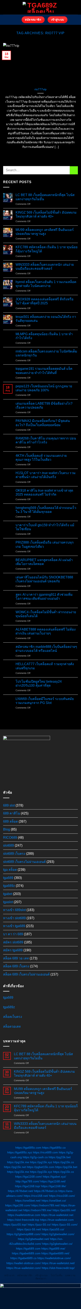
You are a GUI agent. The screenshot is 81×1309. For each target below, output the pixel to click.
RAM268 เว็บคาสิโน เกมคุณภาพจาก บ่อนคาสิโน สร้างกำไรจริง (46, 440)
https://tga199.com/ (18, 1205)
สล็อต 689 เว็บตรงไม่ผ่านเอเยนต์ (26, 974)
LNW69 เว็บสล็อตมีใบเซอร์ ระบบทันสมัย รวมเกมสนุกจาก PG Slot (45, 701)
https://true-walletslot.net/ (58, 1263)
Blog (6, 829)
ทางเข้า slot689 (14, 918)
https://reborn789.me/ (37, 1210)
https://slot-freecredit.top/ (58, 1268)
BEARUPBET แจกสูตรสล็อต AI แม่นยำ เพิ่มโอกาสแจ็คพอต (44, 562)
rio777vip (40, 89)
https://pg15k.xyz (41, 1162)
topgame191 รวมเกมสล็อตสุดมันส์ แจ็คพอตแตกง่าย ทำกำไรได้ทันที (44, 370)
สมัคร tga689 (13, 950)
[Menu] (16, 20)
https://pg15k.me (18, 1162)
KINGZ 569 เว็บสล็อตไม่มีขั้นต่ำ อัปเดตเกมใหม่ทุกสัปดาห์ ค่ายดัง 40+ (46, 214)
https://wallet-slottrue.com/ (23, 1263)
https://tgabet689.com (26, 1253)
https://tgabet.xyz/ (54, 1176)
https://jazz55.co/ (53, 1229)
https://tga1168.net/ (53, 1181)
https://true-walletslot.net (57, 1215)
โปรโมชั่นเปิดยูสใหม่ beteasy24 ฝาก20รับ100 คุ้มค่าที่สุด (39, 683)
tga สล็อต (10, 869)
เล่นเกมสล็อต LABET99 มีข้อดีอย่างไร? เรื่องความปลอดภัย (44, 405)
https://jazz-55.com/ (64, 1224)
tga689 (8, 878)
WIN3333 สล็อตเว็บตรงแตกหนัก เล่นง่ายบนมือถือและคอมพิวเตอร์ (45, 266)
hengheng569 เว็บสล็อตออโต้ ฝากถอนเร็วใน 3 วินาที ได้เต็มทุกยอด (46, 510)
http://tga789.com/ (27, 1181)
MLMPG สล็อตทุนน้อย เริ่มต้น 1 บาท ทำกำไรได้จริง (44, 336)
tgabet (7, 894)
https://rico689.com (45, 1152)
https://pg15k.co (63, 1162)
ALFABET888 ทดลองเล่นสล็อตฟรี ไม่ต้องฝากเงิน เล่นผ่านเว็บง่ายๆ (46, 631)
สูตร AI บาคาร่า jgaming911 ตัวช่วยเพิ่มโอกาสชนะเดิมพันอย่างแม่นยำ (44, 596)
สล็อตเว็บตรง (12, 1016)
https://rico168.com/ (62, 1195)
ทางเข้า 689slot (14, 910)
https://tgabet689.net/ (55, 1253)
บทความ (70, 1275)
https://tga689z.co (54, 1147)
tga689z (9, 885)
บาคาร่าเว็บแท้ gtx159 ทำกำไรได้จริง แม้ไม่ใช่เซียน (45, 527)
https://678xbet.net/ (20, 1191)
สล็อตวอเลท (12, 1026)
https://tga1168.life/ (53, 1186)
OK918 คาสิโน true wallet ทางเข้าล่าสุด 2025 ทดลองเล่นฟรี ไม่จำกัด (44, 492)
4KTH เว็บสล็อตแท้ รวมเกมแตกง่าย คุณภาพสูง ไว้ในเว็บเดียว (41, 457)
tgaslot (8, 902)
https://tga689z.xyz (19, 1152)
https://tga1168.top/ (27, 1186)
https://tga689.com (28, 1248)
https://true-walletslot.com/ (23, 1268)
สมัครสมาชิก (24, 1275)
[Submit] (74, 170)
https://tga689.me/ (53, 1248)
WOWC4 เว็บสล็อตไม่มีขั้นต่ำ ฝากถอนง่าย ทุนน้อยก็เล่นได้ (46, 614)
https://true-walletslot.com (57, 1219)
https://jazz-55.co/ (39, 1224)
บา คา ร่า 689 (13, 934)
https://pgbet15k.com (40, 1167)
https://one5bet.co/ (54, 1200)
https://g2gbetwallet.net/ (33, 1239)
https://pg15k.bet (60, 1157)
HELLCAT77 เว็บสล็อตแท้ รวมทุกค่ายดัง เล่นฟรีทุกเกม (45, 666)
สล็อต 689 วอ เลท (16, 958)
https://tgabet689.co (23, 1258)
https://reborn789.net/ (45, 1205)
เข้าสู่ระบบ (41, 1275)
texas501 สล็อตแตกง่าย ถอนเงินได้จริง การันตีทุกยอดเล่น (46, 318)
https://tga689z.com (28, 1147)
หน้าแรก (9, 1275)
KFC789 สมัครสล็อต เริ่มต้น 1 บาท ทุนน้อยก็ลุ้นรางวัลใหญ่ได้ (46, 249)
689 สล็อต (10, 821)
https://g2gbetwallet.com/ (58, 1234)
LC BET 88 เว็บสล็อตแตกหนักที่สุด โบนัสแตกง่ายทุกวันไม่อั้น (45, 197)
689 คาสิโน (11, 813)
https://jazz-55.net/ (29, 1229)
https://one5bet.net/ (28, 1200)
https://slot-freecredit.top (23, 1219)
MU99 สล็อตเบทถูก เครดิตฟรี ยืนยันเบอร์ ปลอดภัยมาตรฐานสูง (45, 231)
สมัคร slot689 (13, 942)
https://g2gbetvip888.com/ (24, 1234)
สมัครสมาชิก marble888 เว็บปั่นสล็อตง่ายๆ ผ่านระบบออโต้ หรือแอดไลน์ (46, 648)
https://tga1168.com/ (28, 1176)
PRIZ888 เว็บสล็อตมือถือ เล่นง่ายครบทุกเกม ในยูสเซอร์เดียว (45, 544)
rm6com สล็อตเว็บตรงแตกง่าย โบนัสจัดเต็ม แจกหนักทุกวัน (46, 353)
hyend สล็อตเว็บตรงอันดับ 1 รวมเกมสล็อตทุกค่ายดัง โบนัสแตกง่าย (46, 284)
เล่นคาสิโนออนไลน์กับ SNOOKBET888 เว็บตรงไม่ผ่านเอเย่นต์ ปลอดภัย (44, 579)
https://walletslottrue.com (24, 1215)
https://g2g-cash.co (35, 1157)
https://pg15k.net (15, 1167)
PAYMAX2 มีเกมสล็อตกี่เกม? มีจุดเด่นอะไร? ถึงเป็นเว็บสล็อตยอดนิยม (43, 423)
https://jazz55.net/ (64, 1210)
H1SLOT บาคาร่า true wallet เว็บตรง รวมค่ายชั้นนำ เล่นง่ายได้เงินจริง (46, 475)
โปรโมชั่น (57, 1275)
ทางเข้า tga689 (14, 926)
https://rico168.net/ (36, 1195)
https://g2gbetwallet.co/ (57, 1243)
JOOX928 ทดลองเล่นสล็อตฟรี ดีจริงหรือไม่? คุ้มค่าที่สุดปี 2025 (45, 301)
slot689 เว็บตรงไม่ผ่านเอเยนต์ (24, 861)
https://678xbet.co (46, 1191)
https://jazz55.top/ (15, 1224)
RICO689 (10, 837)
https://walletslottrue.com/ (54, 1258)
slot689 (8, 845)
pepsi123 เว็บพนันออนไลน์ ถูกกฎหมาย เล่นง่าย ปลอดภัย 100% (44, 388)
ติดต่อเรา (41, 1278)
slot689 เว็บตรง (14, 853)
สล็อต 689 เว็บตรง (16, 966)
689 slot (9, 805)
